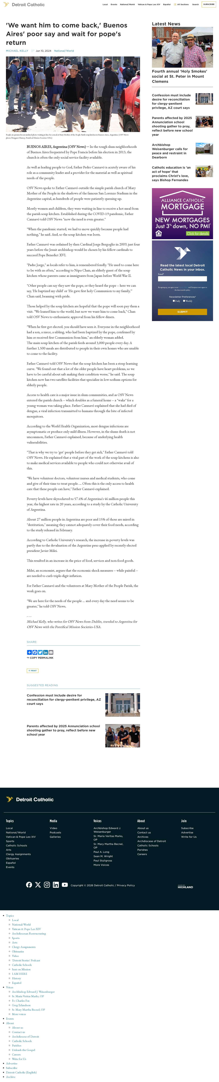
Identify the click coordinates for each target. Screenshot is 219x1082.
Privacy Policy (183, 287)
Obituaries (12, 858)
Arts (8, 849)
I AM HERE (19, 974)
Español (167, 4)
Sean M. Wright (103, 856)
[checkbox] (182, 301)
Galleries (55, 836)
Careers (142, 854)
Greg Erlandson (21, 1005)
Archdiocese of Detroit (151, 841)
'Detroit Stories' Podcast (26, 960)
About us (143, 828)
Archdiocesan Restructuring (29, 933)
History (16, 978)
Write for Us (189, 836)
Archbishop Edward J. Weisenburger (107, 830)
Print (33, 671)
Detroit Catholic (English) (21, 1072)
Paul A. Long (101, 852)
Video (53, 828)
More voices (19, 1014)
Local (105, 4)
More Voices (101, 865)
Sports (10, 841)
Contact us (144, 832)
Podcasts (55, 832)
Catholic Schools (16, 845)
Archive (10, 1077)
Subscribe (208, 4)
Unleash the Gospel (23, 1050)
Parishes (142, 849)
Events (114, 4)
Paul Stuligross (103, 860)
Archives (142, 836)
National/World (127, 4)
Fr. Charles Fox (20, 1001)
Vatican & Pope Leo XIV (149, 4)
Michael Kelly (17, 50)
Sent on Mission (21, 969)
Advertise (187, 832)
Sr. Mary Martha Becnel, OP (108, 846)
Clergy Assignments (18, 854)
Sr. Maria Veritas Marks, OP (108, 838)
